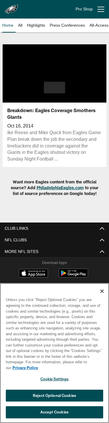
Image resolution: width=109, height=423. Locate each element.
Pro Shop (84, 9)
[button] (54, 87)
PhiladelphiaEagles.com (60, 187)
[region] (54, 356)
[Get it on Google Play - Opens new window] (73, 276)
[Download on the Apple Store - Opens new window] (33, 274)
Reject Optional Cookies (54, 395)
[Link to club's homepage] (12, 7)
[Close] (102, 297)
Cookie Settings (54, 379)
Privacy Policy (70, 367)
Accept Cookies (54, 412)
